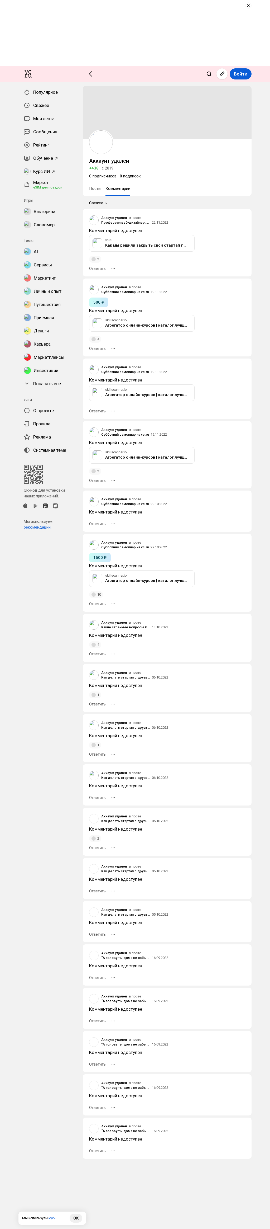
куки (52, 1218)
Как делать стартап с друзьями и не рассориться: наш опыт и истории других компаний (125, 677)
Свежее (96, 203)
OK (76, 1218)
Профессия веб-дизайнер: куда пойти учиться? (125, 222)
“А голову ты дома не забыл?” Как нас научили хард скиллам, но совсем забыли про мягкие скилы (125, 958)
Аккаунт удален (114, 218)
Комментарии (117, 188)
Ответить (97, 268)
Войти (240, 74)
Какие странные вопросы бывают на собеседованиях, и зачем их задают (125, 627)
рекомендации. (37, 527)
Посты (95, 188)
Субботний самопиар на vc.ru (125, 292)
